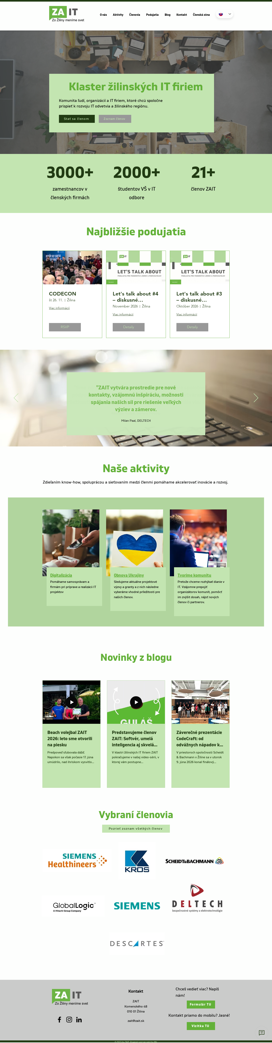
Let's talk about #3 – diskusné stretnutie (199, 297)
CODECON (62, 294)
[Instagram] (69, 1019)
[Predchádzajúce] (16, 398)
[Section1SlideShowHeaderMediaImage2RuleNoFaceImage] (135, 436)
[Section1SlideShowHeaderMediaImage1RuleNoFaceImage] (131, 436)
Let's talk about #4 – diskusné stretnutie (135, 297)
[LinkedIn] (79, 1019)
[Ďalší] (256, 398)
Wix (155, 1042)
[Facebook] (59, 1019)
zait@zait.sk (136, 1021)
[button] (103, 15)
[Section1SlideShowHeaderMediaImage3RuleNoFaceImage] (141, 436)
